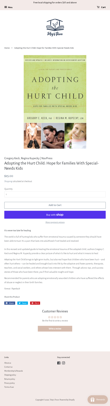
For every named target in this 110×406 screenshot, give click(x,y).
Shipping (8, 181)
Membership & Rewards (13, 371)
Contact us (8, 367)
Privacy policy (9, 383)
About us (7, 363)
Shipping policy (10, 375)
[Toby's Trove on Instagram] (63, 364)
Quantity (8, 189)
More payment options (55, 222)
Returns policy (9, 379)
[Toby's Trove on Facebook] (58, 364)
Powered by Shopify (67, 400)
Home (7, 48)
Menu (10, 7)
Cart (103, 7)
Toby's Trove (54, 400)
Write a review (55, 329)
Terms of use (9, 387)
